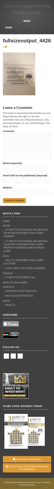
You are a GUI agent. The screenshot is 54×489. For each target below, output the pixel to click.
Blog (6, 256)
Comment (8, 131)
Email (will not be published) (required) (25, 175)
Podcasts (8, 287)
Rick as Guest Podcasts (19, 295)
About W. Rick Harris (15, 282)
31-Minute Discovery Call (20, 277)
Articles (10, 305)
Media (6, 300)
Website (7, 187)
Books (6, 225)
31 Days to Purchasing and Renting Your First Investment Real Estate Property (26, 233)
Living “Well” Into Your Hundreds (25, 268)
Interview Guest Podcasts (20, 291)
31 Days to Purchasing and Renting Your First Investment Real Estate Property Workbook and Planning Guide (26, 246)
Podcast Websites (28, 485)
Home (8, 27)
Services (8, 273)
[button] (27, 459)
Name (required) (12, 163)
